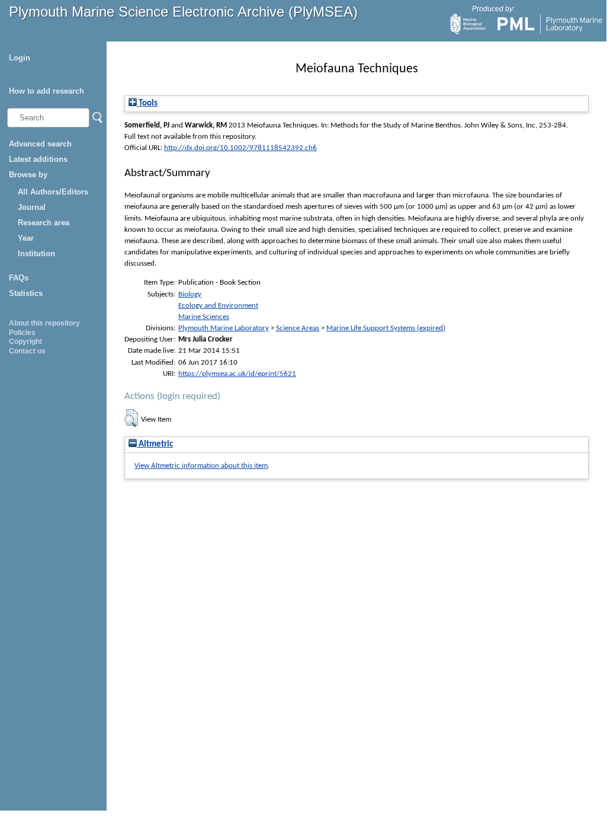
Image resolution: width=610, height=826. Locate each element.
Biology (189, 294)
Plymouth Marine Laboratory (223, 328)
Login (19, 57)
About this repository (44, 323)
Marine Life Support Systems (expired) (385, 328)
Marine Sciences (203, 317)
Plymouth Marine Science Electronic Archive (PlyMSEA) (183, 12)
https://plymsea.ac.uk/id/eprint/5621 (237, 374)
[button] (131, 418)
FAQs (18, 277)
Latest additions (38, 159)
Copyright (25, 341)
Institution (36, 253)
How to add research (46, 91)
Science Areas (297, 328)
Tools (147, 103)
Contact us (27, 351)
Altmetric (155, 444)
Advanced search (40, 143)
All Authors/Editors (53, 191)
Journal (32, 207)
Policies (22, 333)
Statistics (26, 293)
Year (26, 238)
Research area (43, 222)
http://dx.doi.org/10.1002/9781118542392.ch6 (240, 148)
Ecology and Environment (218, 306)
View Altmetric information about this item (201, 466)
